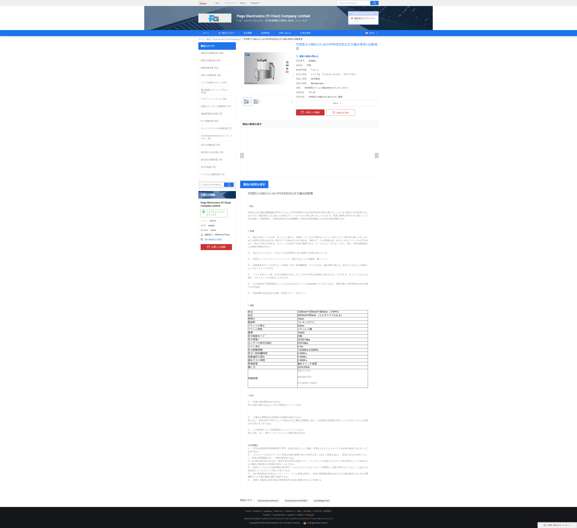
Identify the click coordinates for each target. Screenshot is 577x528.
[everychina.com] (205, 3)
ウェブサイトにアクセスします (215, 213)
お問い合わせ (284, 33)
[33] (210, 145)
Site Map (307, 511)
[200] (212, 53)
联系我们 (327, 511)
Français (266, 515)
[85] (213, 99)
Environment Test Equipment (227, 39)
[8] (212, 152)
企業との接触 (218, 246)
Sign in (243, 3)
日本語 (371, 33)
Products (257, 511)
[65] (210, 60)
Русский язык (279, 515)
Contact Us (289, 511)
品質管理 (265, 33)
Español (291, 515)
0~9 (331, 518)
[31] (213, 82)
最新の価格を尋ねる (308, 56)
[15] (208, 167)
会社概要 (248, 33)
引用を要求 (305, 33)
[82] (209, 68)
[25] (211, 113)
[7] (216, 128)
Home (248, 511)
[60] (209, 121)
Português (309, 515)
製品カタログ (228, 33)
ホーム (206, 33)
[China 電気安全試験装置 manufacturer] (214, 18)
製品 (217, 3)
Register (255, 3)
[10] (211, 159)
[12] (212, 174)
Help (299, 511)
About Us (278, 511)
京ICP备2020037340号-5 (317, 523)
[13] (216, 106)
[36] (211, 75)
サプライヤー (230, 3)
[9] (216, 137)
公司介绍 (317, 511)
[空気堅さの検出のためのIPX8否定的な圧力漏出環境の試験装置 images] (266, 69)
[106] (214, 91)
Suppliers (267, 511)
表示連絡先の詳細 (213, 239)
